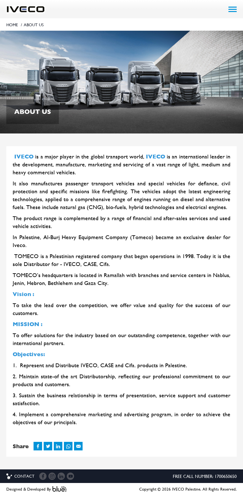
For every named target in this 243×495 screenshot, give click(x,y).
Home (12, 24)
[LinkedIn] (61, 476)
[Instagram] (52, 476)
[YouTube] (70, 476)
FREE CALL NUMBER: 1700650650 (205, 476)
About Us (34, 24)
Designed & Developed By (28, 489)
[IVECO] (25, 9)
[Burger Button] (232, 9)
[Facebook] (43, 476)
